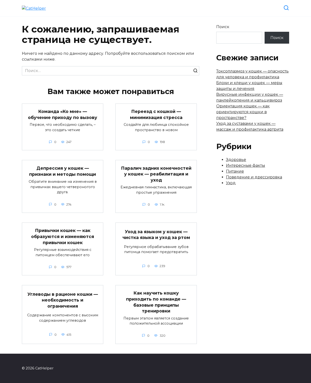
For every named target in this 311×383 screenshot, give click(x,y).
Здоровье (236, 159)
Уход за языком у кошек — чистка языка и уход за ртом (156, 234)
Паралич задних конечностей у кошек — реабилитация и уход (156, 173)
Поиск (222, 26)
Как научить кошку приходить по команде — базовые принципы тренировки (156, 301)
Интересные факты (245, 165)
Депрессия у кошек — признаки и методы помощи (62, 171)
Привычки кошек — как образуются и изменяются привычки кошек (62, 236)
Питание (235, 171)
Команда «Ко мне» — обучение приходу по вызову (62, 114)
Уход (231, 183)
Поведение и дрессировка (254, 177)
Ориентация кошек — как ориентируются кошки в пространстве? (243, 112)
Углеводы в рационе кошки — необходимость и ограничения (62, 299)
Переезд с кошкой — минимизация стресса (156, 114)
